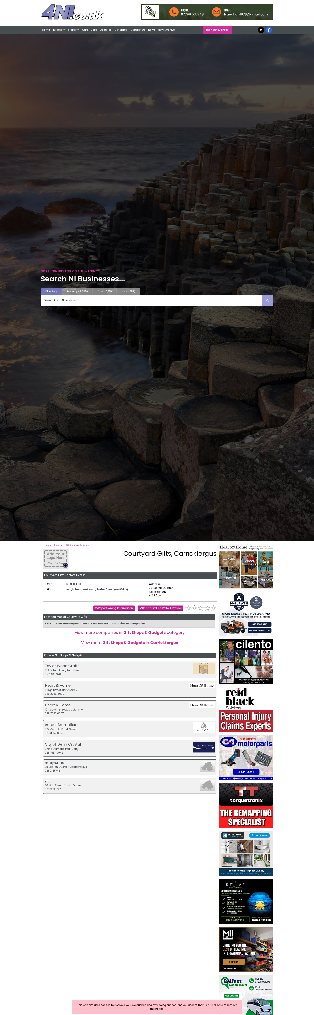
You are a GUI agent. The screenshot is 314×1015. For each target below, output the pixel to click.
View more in (129, 642)
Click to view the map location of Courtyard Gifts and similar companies (95, 623)
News (151, 30)
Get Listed (121, 30)
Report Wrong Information (115, 608)
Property (73, 30)
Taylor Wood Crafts (62, 665)
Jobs (94, 30)
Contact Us (138, 30)
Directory (59, 30)
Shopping (58, 545)
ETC (47, 781)
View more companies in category (130, 632)
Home (46, 30)
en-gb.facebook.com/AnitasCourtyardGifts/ (96, 589)
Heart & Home (58, 685)
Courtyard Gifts (55, 763)
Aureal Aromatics (60, 724)
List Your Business (217, 30)
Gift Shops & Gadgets (77, 545)
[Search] (267, 300)
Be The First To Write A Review (161, 608)
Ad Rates (105, 30)
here (220, 1005)
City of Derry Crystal (63, 744)
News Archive (166, 30)
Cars (85, 30)
